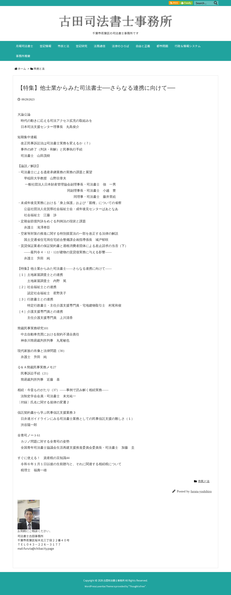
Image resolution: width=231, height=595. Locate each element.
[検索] (215, 3)
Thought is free (137, 586)
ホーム (22, 68)
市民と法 (39, 68)
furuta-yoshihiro (201, 491)
